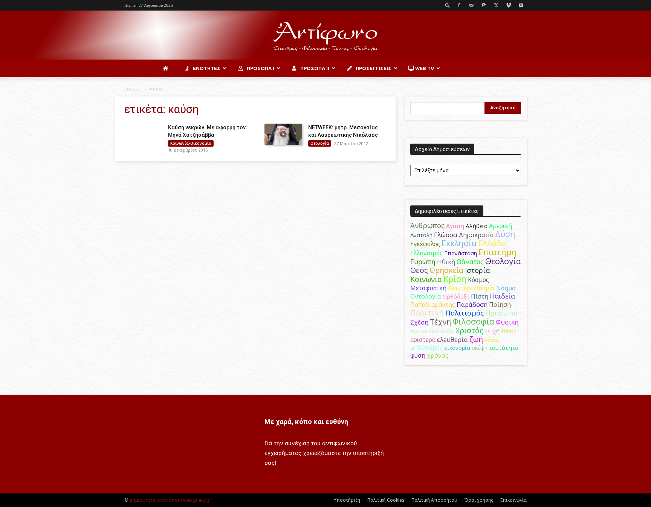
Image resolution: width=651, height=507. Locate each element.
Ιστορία (477, 270)
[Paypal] (483, 5)
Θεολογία (319, 143)
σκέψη (479, 347)
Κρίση (454, 278)
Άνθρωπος (427, 225)
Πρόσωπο (501, 313)
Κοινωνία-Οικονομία (190, 143)
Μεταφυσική (428, 288)
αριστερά (423, 339)
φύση (417, 355)
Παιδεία (502, 295)
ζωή (476, 339)
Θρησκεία (446, 270)
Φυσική (507, 321)
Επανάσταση (460, 253)
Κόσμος (478, 280)
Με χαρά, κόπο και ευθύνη (306, 422)
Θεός (419, 270)
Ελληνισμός (426, 253)
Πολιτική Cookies (385, 500)
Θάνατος (470, 261)
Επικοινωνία (513, 500)
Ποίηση (500, 304)
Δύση (505, 233)
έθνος (509, 331)
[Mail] (471, 5)
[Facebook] (459, 5)
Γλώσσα (445, 234)
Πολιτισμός (464, 313)
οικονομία (457, 347)
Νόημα (505, 288)
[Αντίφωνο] (325, 35)
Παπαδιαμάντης (432, 304)
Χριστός (469, 330)
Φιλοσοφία (473, 321)
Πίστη (479, 296)
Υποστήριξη (347, 500)
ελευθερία (452, 339)
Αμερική (500, 226)
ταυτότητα (503, 347)
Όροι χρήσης (479, 500)
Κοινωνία (426, 279)
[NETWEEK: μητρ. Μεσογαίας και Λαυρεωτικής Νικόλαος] (283, 134)
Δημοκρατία (476, 235)
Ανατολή (421, 235)
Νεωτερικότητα (471, 287)
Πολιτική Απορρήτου (434, 500)
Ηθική (446, 261)
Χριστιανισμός (432, 330)
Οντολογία (425, 296)
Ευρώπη (423, 261)
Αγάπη (455, 226)
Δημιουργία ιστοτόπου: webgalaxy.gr (170, 500)
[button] (447, 5)
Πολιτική (427, 313)
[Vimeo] (508, 5)
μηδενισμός (426, 348)
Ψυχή (492, 331)
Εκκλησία (459, 242)
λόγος (492, 339)
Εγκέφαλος (425, 244)
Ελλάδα (492, 243)
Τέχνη (440, 322)
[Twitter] (496, 5)
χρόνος (437, 355)
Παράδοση (472, 304)
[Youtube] (521, 5)
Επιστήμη (497, 252)
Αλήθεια (476, 226)
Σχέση (419, 322)
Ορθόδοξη (456, 296)
